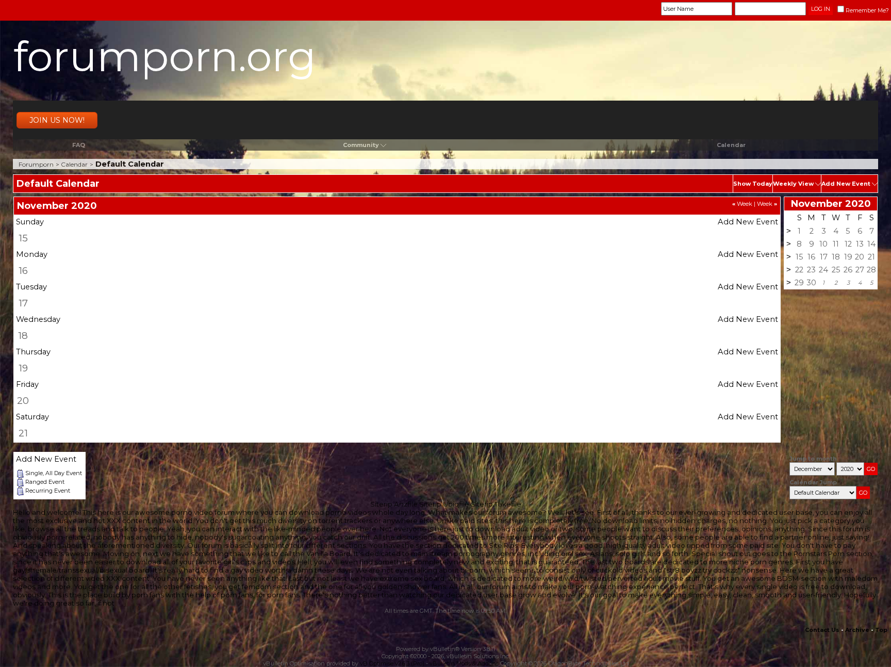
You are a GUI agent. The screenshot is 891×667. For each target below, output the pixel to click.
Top (881, 629)
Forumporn (36, 164)
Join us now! (57, 120)
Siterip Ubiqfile (444, 504)
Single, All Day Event (53, 473)
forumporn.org (164, 56)
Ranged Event (44, 481)
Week (742, 203)
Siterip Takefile (496, 504)
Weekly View (793, 183)
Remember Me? (867, 10)
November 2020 (831, 203)
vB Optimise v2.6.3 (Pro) (392, 663)
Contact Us (822, 629)
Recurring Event (47, 490)
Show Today (752, 183)
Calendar (731, 145)
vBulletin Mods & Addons (464, 663)
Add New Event (845, 183)
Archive (857, 629)
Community (361, 145)
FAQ (78, 145)
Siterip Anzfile (394, 504)
